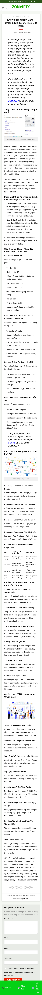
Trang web (8, 958)
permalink (25, 898)
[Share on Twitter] (19, 887)
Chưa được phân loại (21, 17)
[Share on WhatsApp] (11, 887)
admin (29, 32)
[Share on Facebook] (15, 887)
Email (6, 948)
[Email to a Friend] (23, 887)
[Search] (39, 7)
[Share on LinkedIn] (31, 887)
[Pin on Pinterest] (27, 887)
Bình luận (8, 919)
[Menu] (3, 6)
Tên (6, 938)
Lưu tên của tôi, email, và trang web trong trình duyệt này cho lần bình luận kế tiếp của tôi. (19, 972)
